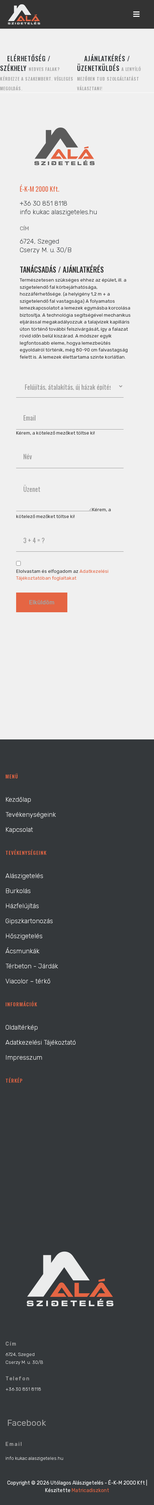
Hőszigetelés (24, 936)
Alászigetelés (24, 876)
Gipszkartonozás (29, 921)
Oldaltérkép (21, 1027)
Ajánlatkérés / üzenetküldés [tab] (109, 72)
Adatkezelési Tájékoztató (40, 1042)
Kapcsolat (19, 830)
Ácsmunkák (22, 951)
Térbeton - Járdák (31, 966)
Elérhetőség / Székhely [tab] (36, 72)
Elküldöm (41, 602)
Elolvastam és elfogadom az (62, 575)
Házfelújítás (22, 906)
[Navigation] (136, 14)
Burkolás (18, 891)
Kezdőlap (18, 800)
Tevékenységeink (30, 815)
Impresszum (23, 1057)
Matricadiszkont (90, 1490)
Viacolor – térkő (27, 981)
